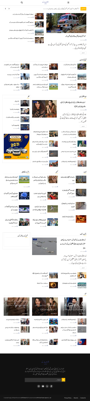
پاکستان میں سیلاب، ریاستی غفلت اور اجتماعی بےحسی (12, 117)
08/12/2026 (44, 286)
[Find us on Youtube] (43, 386)
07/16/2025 (15, 128)
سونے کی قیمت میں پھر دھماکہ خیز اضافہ (68, 217)
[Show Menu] (68, 2)
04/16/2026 (15, 104)
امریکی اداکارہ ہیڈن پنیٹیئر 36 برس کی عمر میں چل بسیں (68, 161)
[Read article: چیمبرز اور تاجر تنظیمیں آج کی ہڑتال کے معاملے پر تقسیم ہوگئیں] (81, 192)
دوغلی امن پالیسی (17, 101)
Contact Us (83, 397)
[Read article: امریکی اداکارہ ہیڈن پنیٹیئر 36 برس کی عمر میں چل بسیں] (82, 163)
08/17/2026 (72, 137)
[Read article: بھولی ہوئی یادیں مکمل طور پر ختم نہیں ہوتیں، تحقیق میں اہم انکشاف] (24, 195)
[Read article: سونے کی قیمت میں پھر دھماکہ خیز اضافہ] (81, 219)
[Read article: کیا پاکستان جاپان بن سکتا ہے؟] (25, 127)
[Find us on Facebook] (51, 386)
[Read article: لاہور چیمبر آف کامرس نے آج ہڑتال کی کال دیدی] (81, 206)
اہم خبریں (49, 31)
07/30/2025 (15, 112)
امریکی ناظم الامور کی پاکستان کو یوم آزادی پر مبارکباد (12, 319)
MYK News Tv (24, 397)
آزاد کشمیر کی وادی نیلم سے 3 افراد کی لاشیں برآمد (75, 36)
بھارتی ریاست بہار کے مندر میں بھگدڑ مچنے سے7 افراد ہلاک (40, 161)
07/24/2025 (15, 120)
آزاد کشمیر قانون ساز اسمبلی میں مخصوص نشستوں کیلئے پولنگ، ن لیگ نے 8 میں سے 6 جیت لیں (21, 30)
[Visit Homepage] (45, 2)
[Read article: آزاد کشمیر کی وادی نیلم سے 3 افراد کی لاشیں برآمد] (66, 23)
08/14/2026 (14, 213)
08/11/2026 (72, 345)
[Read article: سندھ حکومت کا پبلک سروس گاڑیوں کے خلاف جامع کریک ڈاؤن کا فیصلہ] (25, 86)
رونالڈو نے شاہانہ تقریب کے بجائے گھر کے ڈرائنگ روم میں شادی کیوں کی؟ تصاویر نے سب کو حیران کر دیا (39, 180)
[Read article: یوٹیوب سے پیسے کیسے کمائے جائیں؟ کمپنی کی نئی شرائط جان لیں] (82, 342)
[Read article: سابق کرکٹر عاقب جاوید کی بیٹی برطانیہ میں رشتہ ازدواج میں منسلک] (53, 329)
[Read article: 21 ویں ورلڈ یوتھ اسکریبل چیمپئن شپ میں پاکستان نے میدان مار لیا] (25, 342)
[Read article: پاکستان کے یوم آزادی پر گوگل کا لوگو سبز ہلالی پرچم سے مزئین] (24, 209)
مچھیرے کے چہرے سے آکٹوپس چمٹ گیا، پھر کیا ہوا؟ (41, 319)
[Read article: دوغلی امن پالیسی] (25, 103)
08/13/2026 (14, 226)
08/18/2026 (81, 313)
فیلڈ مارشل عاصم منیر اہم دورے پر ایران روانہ (13, 74)
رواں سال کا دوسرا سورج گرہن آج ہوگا (42, 283)
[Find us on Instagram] (38, 386)
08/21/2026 (26, 186)
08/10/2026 (16, 345)
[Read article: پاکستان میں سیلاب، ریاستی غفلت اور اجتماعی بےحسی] (25, 119)
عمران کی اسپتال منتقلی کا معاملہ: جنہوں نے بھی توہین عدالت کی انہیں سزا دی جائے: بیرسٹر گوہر (21, 22)
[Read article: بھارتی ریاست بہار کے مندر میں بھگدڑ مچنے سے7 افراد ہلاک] (53, 163)
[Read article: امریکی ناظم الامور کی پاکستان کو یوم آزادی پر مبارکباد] (25, 321)
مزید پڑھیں (82, 52)
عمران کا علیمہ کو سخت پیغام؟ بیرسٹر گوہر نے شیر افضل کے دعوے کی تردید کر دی (23, 14)
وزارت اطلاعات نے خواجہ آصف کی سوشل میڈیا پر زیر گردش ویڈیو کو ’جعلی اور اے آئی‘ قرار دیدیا (63, 8)
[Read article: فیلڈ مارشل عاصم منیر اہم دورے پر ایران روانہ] (25, 76)
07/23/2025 (71, 183)
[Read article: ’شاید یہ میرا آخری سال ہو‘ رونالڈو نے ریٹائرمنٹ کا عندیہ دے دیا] (82, 153)
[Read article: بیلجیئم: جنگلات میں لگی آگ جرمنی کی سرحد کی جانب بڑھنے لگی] (53, 153)
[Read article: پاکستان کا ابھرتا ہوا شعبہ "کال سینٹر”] (25, 111)
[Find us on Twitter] (47, 386)
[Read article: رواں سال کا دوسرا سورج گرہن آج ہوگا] (53, 285)
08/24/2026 (30, 17)
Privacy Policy (67, 397)
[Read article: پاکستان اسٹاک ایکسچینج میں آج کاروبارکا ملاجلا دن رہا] (81, 179)
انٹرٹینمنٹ (34, 239)
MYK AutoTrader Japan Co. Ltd (44, 397)
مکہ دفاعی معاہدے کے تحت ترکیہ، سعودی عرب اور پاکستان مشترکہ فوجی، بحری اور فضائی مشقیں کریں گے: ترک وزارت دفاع (72, 244)
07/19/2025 (71, 196)
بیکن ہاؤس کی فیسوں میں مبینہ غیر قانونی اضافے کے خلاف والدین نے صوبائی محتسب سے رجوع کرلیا (11, 180)
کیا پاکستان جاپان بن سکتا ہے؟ (15, 125)
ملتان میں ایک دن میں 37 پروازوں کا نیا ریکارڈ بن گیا (69, 283)
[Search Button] (22, 2)
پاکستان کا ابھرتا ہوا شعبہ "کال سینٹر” (14, 109)
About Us (76, 397)
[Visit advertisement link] (16, 146)
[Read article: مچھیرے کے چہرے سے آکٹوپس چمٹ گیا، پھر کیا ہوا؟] (53, 321)
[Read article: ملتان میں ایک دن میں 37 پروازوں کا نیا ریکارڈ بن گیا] (82, 285)
